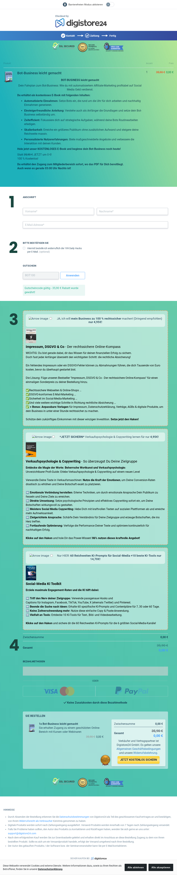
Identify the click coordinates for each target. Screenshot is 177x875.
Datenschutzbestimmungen (74, 816)
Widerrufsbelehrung (145, 752)
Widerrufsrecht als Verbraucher (36, 821)
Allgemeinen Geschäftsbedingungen (139, 749)
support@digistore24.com (22, 833)
